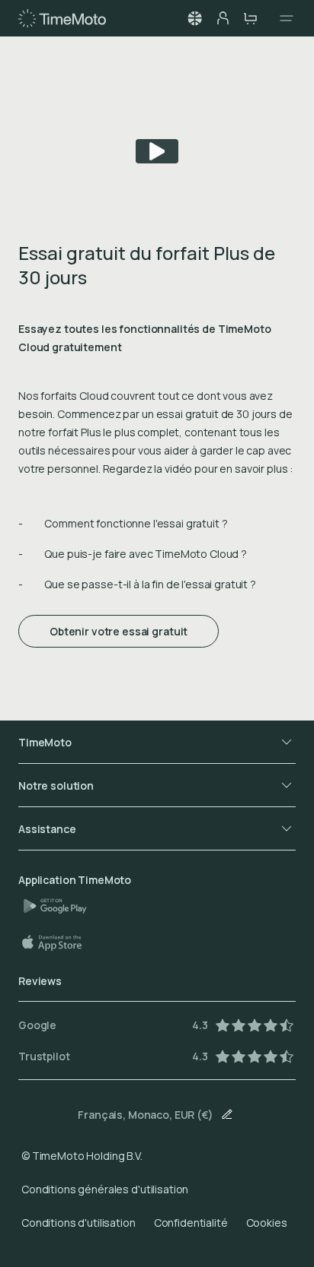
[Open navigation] (282, 18)
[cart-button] (250, 18)
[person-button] (222, 18)
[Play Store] (61, 906)
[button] (195, 18)
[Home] (62, 18)
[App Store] (59, 942)
